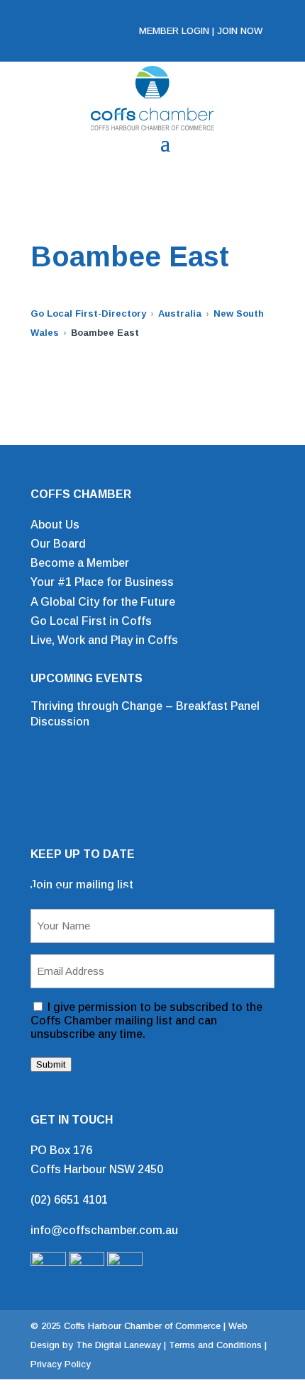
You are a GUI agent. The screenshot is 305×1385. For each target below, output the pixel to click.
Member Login (174, 31)
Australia (179, 313)
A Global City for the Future (102, 602)
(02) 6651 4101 (69, 1200)
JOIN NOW (239, 31)
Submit (51, 1064)
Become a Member (79, 563)
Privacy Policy (60, 1364)
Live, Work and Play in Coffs (104, 640)
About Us (54, 525)
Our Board (58, 544)
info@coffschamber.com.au (104, 1230)
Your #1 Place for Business (102, 582)
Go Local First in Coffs (91, 621)
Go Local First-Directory (88, 313)
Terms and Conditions (215, 1345)
